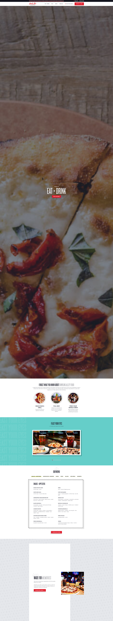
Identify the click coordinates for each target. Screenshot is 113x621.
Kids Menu (72, 476)
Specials (61, 3)
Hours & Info (81, 0)
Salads (66, 476)
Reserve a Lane (79, 3)
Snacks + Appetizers (36, 476)
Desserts (79, 476)
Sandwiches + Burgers (48, 476)
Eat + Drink (47, 3)
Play (52, 3)
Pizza (62, 476)
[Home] (32, 4)
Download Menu (56, 532)
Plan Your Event (69, 3)
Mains (57, 476)
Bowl (56, 3)
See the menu (56, 196)
